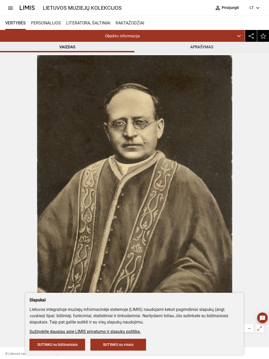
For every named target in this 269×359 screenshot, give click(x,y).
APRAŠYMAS (201, 47)
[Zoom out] (249, 328)
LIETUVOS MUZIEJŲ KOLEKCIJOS (82, 8)
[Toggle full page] (259, 328)
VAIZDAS (67, 47)
